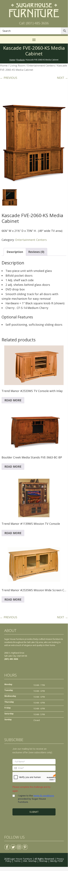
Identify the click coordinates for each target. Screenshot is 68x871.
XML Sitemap (30, 860)
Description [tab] (15, 252)
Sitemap (43, 860)
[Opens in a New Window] (7, 845)
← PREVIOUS (8, 78)
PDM (60, 860)
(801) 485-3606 (11, 659)
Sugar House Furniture (20, 858)
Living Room (17, 65)
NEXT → (62, 78)
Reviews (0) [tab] (36, 252)
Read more (12, 400)
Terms (17, 860)
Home (4, 65)
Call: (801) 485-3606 (34, 23)
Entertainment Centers (41, 65)
